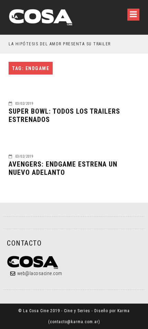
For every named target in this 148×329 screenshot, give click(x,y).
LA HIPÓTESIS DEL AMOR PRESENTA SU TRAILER (60, 44)
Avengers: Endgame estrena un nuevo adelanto (63, 168)
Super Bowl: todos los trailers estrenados (64, 115)
